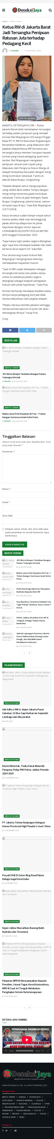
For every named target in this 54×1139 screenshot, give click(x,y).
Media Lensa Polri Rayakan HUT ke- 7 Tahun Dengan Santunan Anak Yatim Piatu (33, 576)
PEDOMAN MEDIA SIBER (14, 1107)
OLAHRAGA (36, 1103)
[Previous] (24, 653)
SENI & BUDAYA (29, 1113)
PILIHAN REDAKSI (23, 1110)
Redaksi (15, 50)
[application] (27, 1040)
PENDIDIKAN (7, 1110)
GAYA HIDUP (7, 1100)
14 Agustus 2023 (10, 936)
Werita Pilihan (12, 703)
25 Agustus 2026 (25, 646)
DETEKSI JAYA (35, 1097)
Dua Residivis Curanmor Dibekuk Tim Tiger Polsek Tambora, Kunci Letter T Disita (33, 604)
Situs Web (7, 515)
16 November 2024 (11, 830)
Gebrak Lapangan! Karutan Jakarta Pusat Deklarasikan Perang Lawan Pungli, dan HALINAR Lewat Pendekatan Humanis (33, 638)
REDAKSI (15, 1113)
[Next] (29, 653)
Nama (6, 489)
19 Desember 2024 (11, 778)
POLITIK (37, 1110)
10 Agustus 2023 (10, 996)
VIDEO (21, 1117)
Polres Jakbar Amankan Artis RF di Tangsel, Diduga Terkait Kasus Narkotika (32, 620)
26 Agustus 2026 (20, 381)
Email (6, 502)
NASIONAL (23, 1103)
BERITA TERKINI (8, 1097)
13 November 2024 (32, 50)
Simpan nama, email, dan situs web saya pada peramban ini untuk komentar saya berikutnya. (27, 532)
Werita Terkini (16, 21)
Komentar (8, 451)
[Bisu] (42, 1050)
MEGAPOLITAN (8, 1103)
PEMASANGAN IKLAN (36, 1107)
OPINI (47, 1103)
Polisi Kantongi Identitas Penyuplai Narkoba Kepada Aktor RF (33, 590)
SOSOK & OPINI (8, 1117)
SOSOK (43, 1113)
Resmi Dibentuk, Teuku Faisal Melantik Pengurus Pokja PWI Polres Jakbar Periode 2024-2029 (25, 769)
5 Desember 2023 (11, 883)
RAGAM (5, 1113)
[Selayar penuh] (47, 1050)
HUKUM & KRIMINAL (24, 1100)
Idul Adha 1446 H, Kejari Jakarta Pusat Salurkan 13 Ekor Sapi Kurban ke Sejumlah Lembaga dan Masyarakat (25, 713)
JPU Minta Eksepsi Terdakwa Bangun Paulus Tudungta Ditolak (33, 562)
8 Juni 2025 (8, 721)
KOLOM (40, 1100)
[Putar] (6, 1050)
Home (5, 21)
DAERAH (22, 1097)
